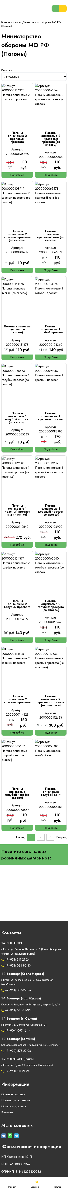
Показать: (6, 70)
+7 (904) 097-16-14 (17, 1031)
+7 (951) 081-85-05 (18, 1010)
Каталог (17, 22)
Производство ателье (15, 1100)
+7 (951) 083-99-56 (18, 990)
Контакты (7, 1112)
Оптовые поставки (13, 1094)
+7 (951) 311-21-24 (17, 960)
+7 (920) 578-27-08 (18, 1051)
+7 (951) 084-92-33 (18, 966)
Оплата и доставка (13, 1106)
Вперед (61, 837)
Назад (20, 837)
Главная (5, 22)
